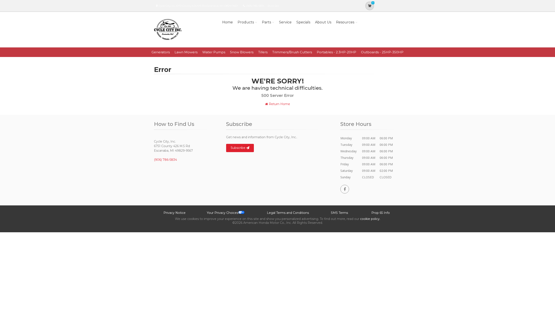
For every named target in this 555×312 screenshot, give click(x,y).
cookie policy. (370, 219)
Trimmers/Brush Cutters (292, 52)
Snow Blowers (241, 52)
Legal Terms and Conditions (288, 213)
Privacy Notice (174, 213)
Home (227, 22)
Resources (345, 22)
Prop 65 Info (380, 213)
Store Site (273, 5)
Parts (266, 22)
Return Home (279, 104)
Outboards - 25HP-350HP (382, 52)
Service (285, 22)
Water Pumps (213, 52)
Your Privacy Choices (222, 213)
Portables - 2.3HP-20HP (336, 52)
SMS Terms (339, 213)
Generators (161, 52)
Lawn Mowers (186, 52)
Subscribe (238, 148)
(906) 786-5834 (255, 5)
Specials (303, 22)
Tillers (263, 52)
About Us (323, 22)
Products (246, 22)
